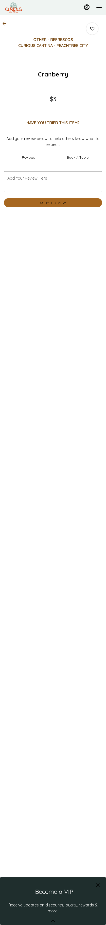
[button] (6, 23)
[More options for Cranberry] (92, 29)
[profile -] (87, 7)
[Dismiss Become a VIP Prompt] (98, 885)
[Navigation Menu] (99, 7)
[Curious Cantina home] (26, 7)
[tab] (28, 157)
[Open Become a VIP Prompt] (53, 921)
